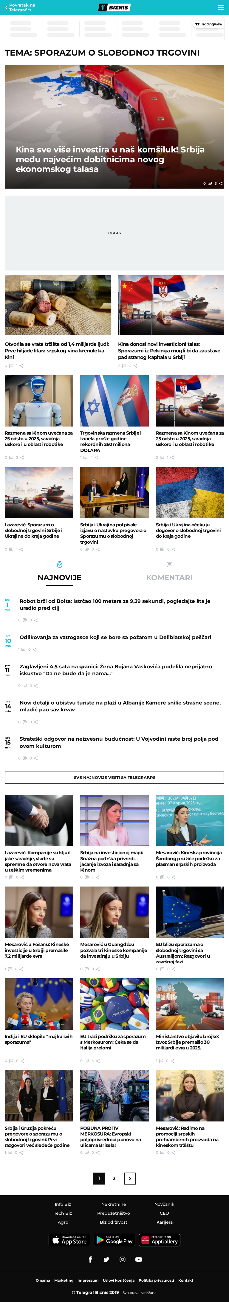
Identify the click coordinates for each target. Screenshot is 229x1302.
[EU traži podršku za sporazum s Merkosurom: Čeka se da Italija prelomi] (114, 1004)
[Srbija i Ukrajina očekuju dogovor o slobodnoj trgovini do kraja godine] (190, 492)
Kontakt (185, 1280)
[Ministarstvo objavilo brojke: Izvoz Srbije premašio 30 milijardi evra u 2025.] (190, 1004)
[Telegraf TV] (139, 1260)
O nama (43, 1280)
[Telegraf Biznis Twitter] (106, 1260)
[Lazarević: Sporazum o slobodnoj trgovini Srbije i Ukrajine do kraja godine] (39, 492)
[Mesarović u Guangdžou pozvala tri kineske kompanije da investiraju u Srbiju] (114, 912)
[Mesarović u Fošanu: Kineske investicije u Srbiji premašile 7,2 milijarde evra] (39, 912)
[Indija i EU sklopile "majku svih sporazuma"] (39, 1004)
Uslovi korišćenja (118, 1280)
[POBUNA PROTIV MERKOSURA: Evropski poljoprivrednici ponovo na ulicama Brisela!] (114, 1095)
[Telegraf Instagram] (123, 1260)
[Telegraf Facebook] (90, 1260)
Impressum (88, 1280)
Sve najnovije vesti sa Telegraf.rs (114, 777)
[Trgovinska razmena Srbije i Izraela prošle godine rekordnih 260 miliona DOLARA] (114, 401)
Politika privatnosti (156, 1280)
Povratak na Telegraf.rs (22, 7)
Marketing (63, 1280)
